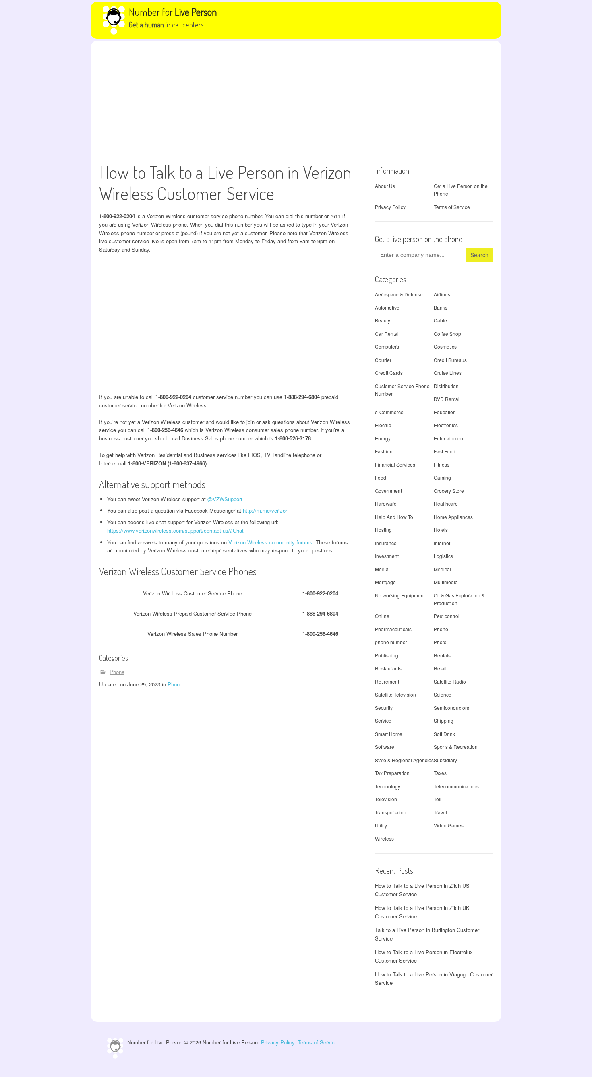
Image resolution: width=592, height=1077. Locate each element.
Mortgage (385, 582)
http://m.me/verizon (265, 510)
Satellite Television (395, 694)
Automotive (387, 307)
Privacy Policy (390, 206)
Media (382, 569)
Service (383, 720)
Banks (440, 307)
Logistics (443, 555)
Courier (383, 359)
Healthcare (446, 503)
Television (386, 799)
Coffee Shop (447, 333)
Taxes (440, 772)
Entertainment (449, 438)
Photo (440, 642)
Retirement (387, 681)
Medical (442, 569)
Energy (383, 438)
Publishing (386, 655)
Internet (442, 543)
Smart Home (388, 733)
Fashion (384, 451)
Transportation (390, 812)
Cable (440, 320)
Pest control (447, 615)
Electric (383, 425)
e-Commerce (389, 412)
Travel (440, 812)
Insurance (386, 543)
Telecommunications (456, 786)
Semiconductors (451, 707)
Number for (173, 11)
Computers (387, 346)
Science (442, 694)
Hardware (386, 503)
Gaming (442, 477)
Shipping (443, 720)
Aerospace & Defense (399, 294)
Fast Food (444, 451)
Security (384, 707)
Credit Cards (389, 372)
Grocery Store (449, 490)
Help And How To (394, 516)
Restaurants (388, 668)
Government (388, 490)
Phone (117, 672)
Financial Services (395, 464)
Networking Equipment (400, 595)
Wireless (384, 838)
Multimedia (446, 582)
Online (382, 615)
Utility (381, 825)
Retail (440, 668)
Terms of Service (452, 206)
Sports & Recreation (456, 746)
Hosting (383, 529)
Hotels (441, 529)
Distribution (446, 385)
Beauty (382, 320)
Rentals (442, 655)
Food (380, 477)
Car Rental (387, 333)
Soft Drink (444, 733)
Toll (437, 799)
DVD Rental (447, 398)
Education (445, 412)
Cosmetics (445, 346)
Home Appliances (453, 516)
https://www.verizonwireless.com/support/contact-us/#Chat (175, 530)
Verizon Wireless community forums (270, 542)
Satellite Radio (450, 681)
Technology (387, 786)
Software (384, 746)
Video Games (449, 825)
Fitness (441, 464)
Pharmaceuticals (393, 629)
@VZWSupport (224, 499)
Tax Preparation (392, 772)
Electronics (446, 425)
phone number (391, 642)
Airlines (442, 294)
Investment (387, 555)
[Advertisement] (296, 101)
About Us (385, 185)
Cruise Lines (448, 372)
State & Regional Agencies (404, 760)
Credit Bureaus (450, 359)
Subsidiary (445, 760)
